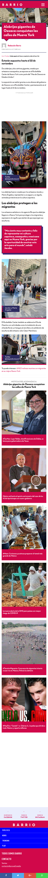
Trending (7, 56)
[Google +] (30, 875)
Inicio (3, 56)
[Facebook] (6, 875)
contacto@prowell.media (11, 866)
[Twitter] (18, 875)
